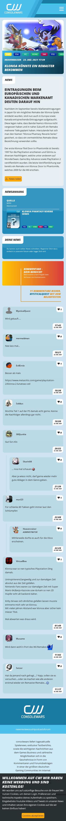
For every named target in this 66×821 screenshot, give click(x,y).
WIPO (9, 203)
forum (47, 729)
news (18, 729)
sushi (31, 729)
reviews (25, 729)
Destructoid (12, 206)
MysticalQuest (39, 294)
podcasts (39, 729)
